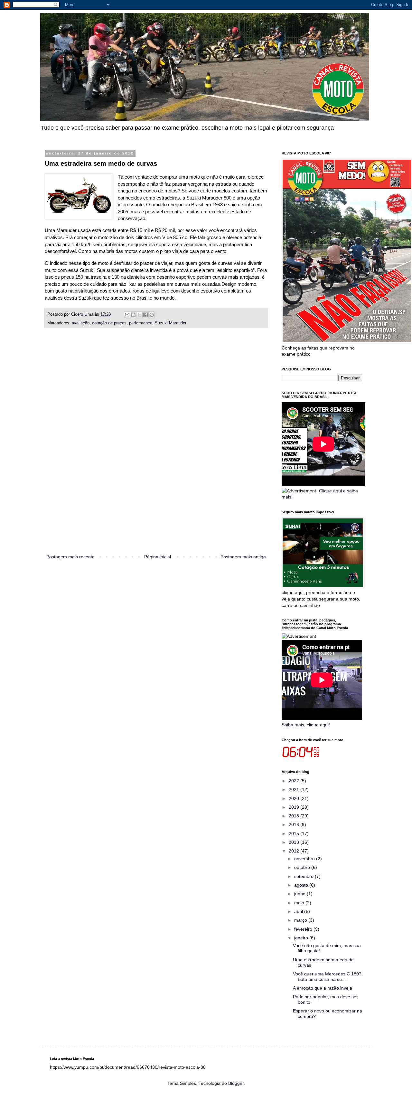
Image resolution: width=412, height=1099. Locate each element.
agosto (301, 885)
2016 (294, 824)
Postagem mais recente (70, 556)
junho (300, 893)
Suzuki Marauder (170, 323)
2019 (294, 807)
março (301, 920)
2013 (294, 842)
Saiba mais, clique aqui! (306, 724)
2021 (294, 789)
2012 (294, 850)
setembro (304, 876)
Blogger (236, 1083)
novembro (305, 858)
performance (140, 323)
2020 (294, 798)
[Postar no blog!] (133, 315)
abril (299, 911)
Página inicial (157, 556)
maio (299, 902)
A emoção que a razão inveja (322, 988)
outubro (302, 867)
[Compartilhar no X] (139, 315)
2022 (294, 780)
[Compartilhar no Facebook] (145, 315)
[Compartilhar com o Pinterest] (151, 315)
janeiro (301, 937)
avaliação (80, 323)
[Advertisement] (156, 448)
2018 (294, 815)
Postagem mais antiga (243, 556)
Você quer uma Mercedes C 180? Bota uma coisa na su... (327, 976)
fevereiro (304, 929)
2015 (294, 833)
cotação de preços (109, 323)
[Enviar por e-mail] (127, 315)
